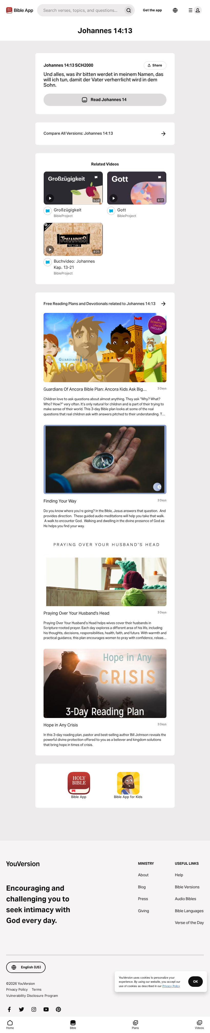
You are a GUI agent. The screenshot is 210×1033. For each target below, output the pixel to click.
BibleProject (63, 216)
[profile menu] (194, 10)
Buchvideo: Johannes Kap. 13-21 (74, 264)
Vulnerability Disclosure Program (32, 995)
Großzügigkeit (73, 209)
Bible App (78, 797)
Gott (126, 209)
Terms (36, 989)
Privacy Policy (17, 989)
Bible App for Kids (128, 797)
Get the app (152, 10)
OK (195, 981)
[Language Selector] (175, 10)
